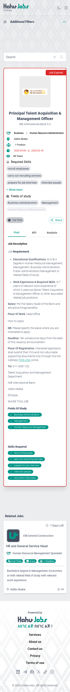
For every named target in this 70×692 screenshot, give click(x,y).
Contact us (35, 649)
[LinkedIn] (18, 672)
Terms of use (35, 663)
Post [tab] (16, 232)
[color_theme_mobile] (59, 8)
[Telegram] (25, 672)
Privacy (35, 656)
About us (35, 642)
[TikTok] (45, 672)
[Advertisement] (35, 36)
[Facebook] (32, 672)
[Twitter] (38, 671)
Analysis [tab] (52, 232)
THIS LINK (24, 360)
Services (35, 635)
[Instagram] (52, 672)
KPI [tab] (34, 232)
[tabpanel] (36, 361)
